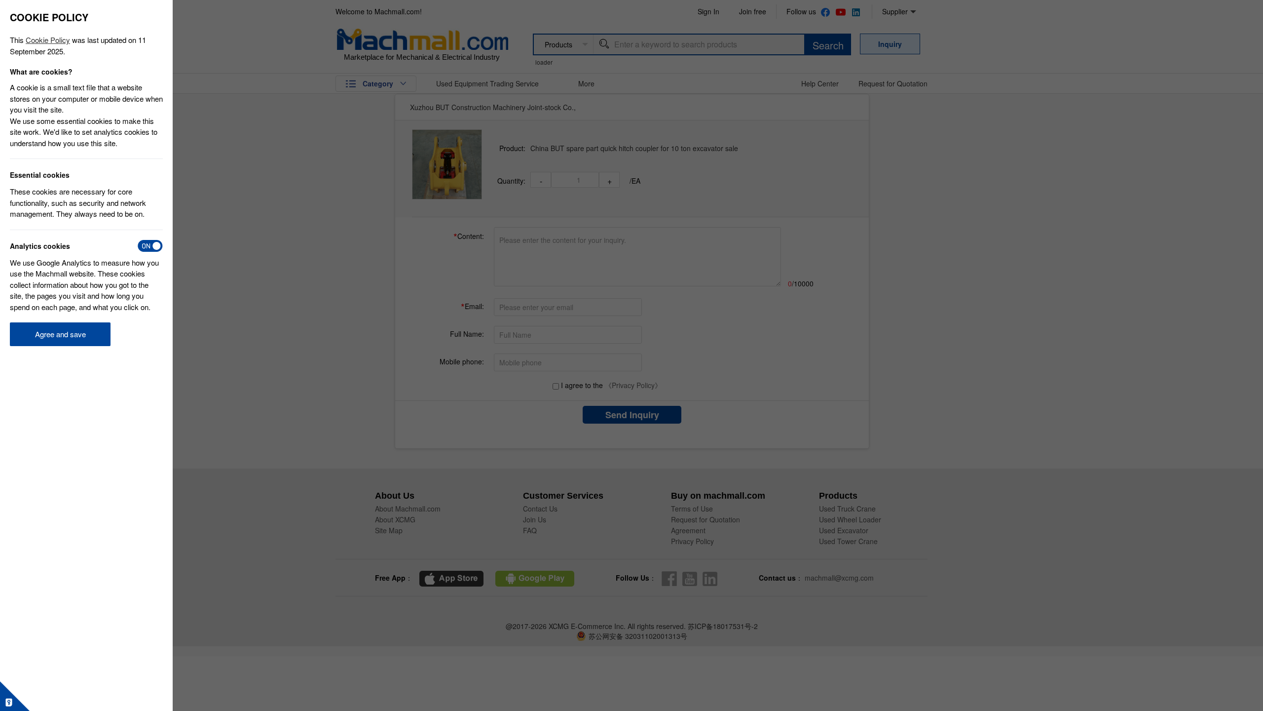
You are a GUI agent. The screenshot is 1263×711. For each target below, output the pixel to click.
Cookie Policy (48, 40)
